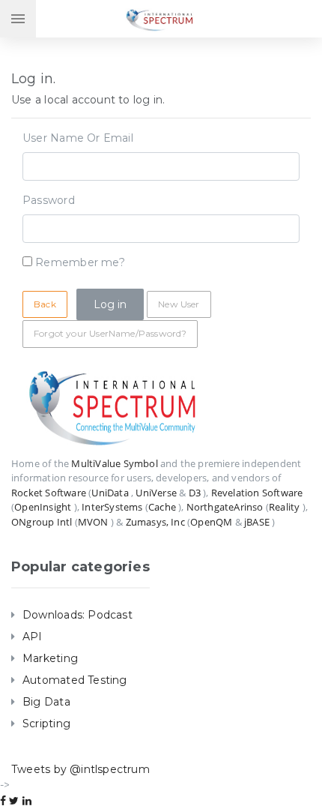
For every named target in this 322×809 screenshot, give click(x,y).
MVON (93, 522)
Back (45, 304)
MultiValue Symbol (114, 463)
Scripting (46, 723)
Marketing (50, 658)
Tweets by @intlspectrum (80, 769)
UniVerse (156, 492)
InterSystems (112, 507)
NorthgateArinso (225, 507)
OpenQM (211, 522)
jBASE (257, 522)
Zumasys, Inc (155, 522)
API (32, 636)
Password (48, 200)
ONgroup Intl (41, 522)
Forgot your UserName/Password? (110, 333)
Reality (284, 507)
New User (178, 304)
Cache (162, 507)
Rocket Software (48, 492)
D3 (195, 492)
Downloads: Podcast (77, 615)
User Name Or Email (77, 138)
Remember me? (80, 262)
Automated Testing (74, 680)
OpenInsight (42, 507)
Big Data (46, 702)
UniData (109, 492)
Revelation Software (257, 492)
